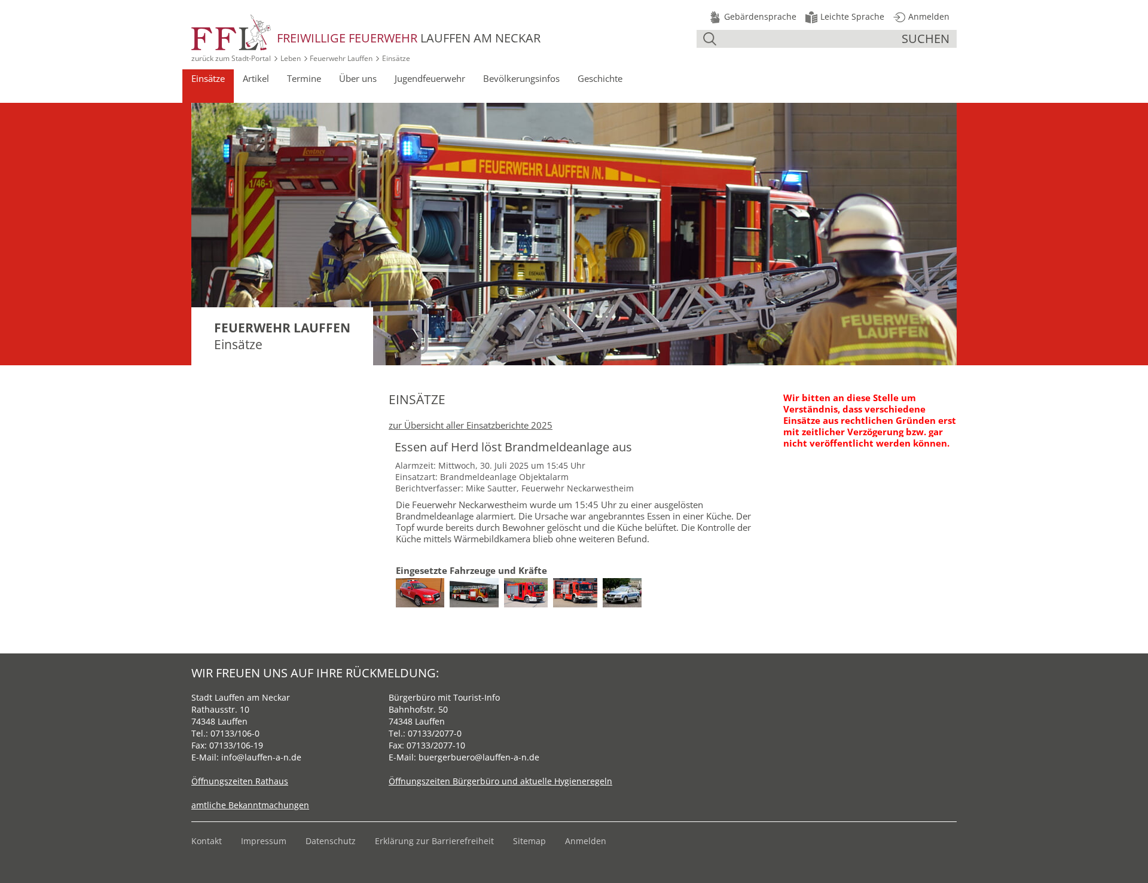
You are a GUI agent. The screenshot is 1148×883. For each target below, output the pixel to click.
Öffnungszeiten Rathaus (239, 781)
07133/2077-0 (435, 733)
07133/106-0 (234, 733)
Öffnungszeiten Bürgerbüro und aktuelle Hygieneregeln (500, 781)
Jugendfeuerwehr (430, 78)
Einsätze (208, 78)
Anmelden (585, 841)
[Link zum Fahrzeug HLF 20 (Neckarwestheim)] (578, 583)
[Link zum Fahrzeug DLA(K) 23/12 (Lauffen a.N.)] (477, 583)
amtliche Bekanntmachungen (250, 805)
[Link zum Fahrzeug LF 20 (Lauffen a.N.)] (529, 583)
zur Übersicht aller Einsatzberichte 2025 (470, 425)
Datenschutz (331, 841)
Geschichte (600, 78)
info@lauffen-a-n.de (261, 757)
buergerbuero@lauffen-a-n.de (479, 757)
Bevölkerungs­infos (521, 78)
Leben (290, 58)
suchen (925, 38)
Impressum (263, 841)
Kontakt (206, 841)
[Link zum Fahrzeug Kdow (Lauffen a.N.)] (423, 583)
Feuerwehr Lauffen (341, 58)
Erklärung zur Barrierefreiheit (434, 841)
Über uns (358, 78)
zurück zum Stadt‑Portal (231, 58)
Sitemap (529, 841)
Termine (304, 78)
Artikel (256, 78)
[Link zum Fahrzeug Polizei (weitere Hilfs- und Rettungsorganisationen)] (625, 583)
